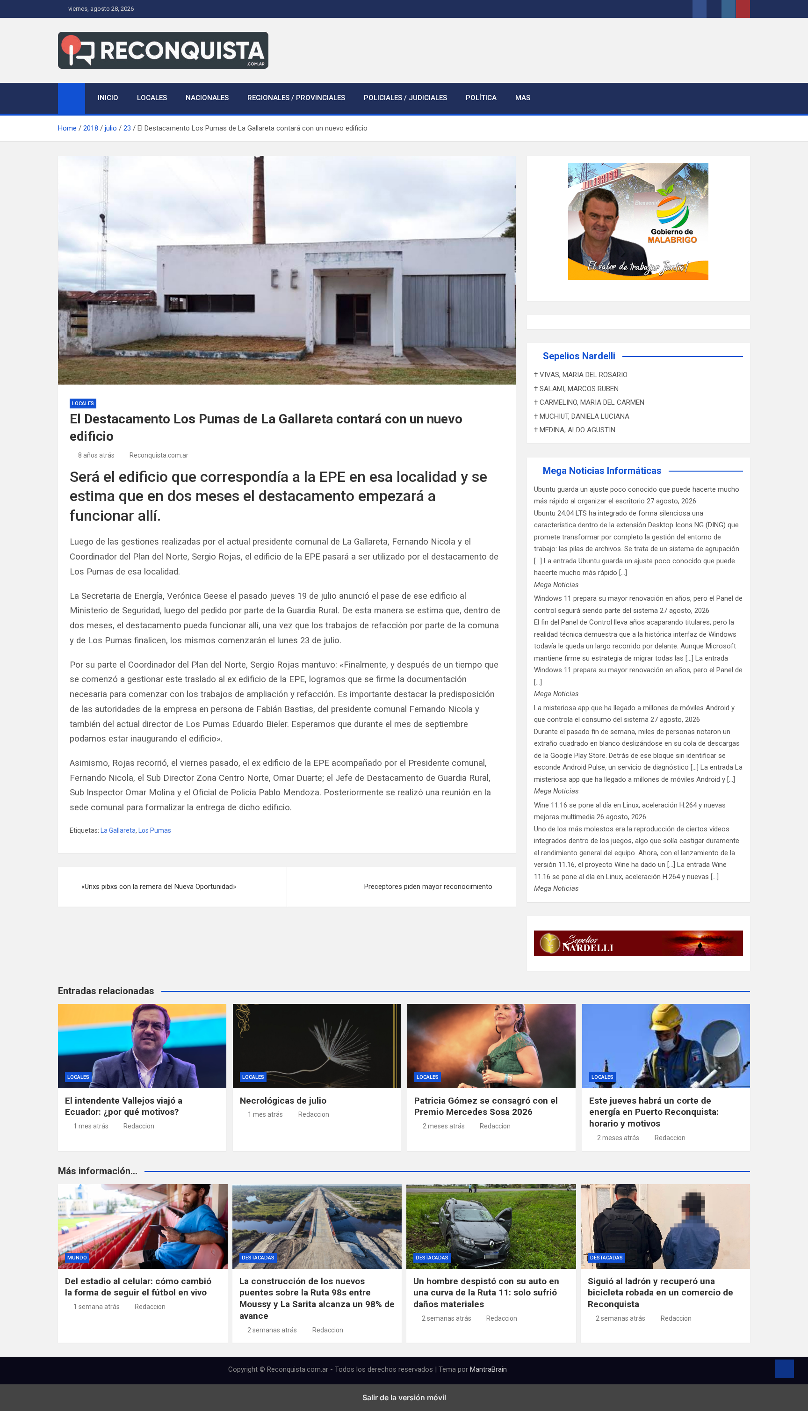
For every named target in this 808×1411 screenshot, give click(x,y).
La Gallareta (118, 830)
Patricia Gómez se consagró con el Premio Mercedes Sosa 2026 (486, 1106)
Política (481, 98)
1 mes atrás (90, 1126)
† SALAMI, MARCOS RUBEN (576, 389)
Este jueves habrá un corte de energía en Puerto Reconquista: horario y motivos (654, 1112)
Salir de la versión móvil (404, 1397)
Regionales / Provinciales (296, 98)
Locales (152, 98)
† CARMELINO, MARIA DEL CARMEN (589, 402)
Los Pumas (154, 830)
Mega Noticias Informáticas (602, 470)
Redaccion (138, 1126)
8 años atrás (96, 455)
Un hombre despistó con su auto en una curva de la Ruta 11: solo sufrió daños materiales (486, 1292)
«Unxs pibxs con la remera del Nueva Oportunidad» (158, 886)
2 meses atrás (444, 1126)
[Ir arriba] (784, 1369)
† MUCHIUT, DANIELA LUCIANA (581, 416)
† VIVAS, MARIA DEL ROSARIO (581, 375)
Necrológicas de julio (283, 1100)
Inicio (108, 98)
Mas (522, 98)
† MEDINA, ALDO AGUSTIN (574, 430)
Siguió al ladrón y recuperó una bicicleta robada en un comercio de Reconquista (660, 1292)
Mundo (77, 1258)
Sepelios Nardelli (579, 356)
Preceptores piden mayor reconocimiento (428, 886)
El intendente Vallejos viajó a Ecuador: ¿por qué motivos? (123, 1106)
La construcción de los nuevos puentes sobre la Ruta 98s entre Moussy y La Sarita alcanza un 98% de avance (317, 1298)
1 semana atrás (96, 1306)
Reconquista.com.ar (159, 455)
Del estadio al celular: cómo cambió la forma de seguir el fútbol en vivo (138, 1287)
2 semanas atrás (272, 1330)
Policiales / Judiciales (405, 98)
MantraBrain (488, 1369)
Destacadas (258, 1258)
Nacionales (207, 98)
